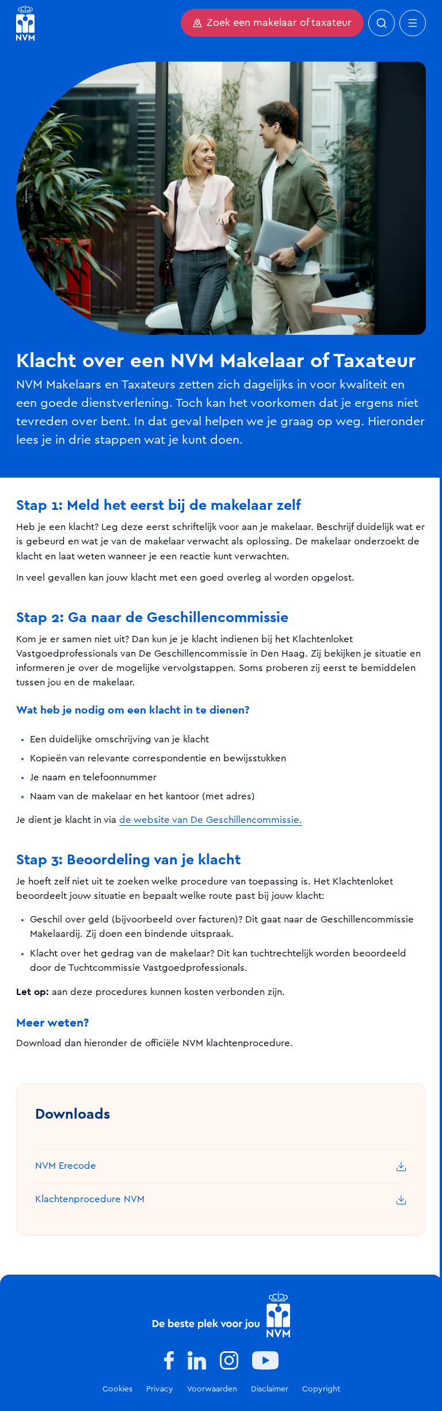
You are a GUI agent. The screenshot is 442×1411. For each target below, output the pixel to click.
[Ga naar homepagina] (25, 23)
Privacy (159, 1389)
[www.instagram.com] (229, 1360)
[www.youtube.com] (265, 1360)
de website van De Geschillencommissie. (210, 820)
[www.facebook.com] (169, 1360)
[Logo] (221, 1314)
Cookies (117, 1389)
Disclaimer (269, 1389)
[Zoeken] (381, 23)
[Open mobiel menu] (412, 23)
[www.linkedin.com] (197, 1360)
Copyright (321, 1389)
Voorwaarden (212, 1389)
